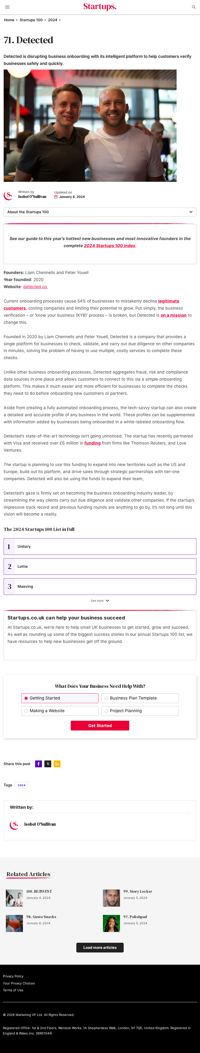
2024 (52, 20)
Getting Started (45, 698)
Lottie (18, 566)
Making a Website (47, 710)
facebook (38, 763)
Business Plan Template (133, 698)
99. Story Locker (137, 891)
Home (9, 20)
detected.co (35, 286)
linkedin (57, 763)
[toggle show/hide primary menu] (7, 7)
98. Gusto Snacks (41, 916)
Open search (193, 7)
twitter (47, 763)
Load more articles (100, 947)
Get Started (100, 725)
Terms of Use (13, 990)
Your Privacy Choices (19, 983)
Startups (100, 7)
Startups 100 (31, 20)
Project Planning (126, 710)
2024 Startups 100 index (109, 245)
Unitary (19, 546)
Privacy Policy (13, 976)
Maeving (20, 586)
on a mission (174, 315)
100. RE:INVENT (39, 891)
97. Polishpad (135, 916)
